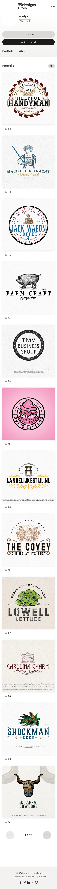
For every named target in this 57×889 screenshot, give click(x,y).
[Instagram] (36, 882)
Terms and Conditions (25, 876)
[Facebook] (20, 882)
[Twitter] (24, 882)
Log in (51, 6)
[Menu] (4, 6)
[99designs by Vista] (27, 6)
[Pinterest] (32, 882)
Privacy (42, 876)
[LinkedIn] (28, 882)
